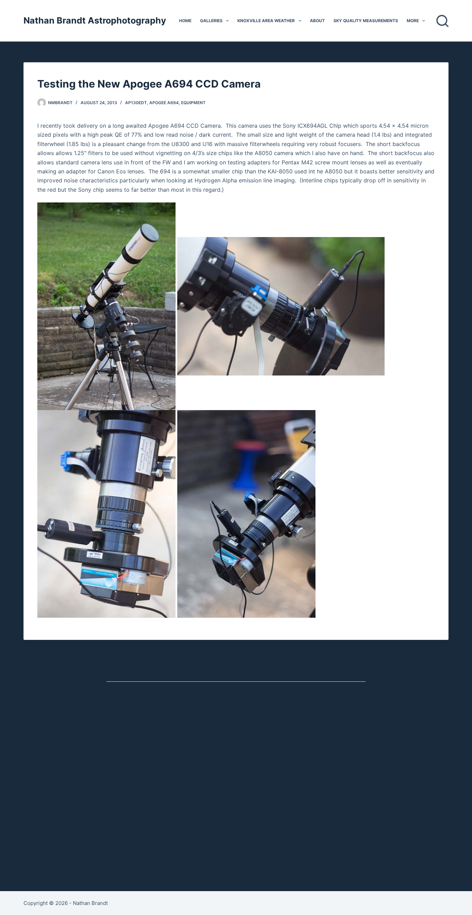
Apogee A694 (164, 102)
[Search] (442, 21)
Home (185, 20)
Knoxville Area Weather (266, 20)
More (413, 20)
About (317, 20)
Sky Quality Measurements (365, 20)
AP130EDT (136, 102)
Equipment (193, 102)
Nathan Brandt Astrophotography (94, 20)
